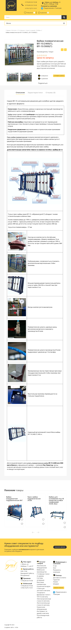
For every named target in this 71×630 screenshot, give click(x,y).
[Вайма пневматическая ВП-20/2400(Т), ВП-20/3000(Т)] (62, 49)
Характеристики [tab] (35, 92)
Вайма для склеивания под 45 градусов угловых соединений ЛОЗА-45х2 (56, 500)
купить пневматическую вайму (37, 463)
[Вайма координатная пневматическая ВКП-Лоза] (65, 49)
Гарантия (56, 580)
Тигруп (8, 502)
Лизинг (55, 582)
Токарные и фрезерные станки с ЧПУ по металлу (43, 595)
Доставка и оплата (59, 578)
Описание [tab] (20, 92)
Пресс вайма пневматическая (17, 137)
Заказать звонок (58, 587)
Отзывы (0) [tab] (50, 92)
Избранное (30, 12)
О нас (55, 566)
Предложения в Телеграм (52, 8)
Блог (54, 568)
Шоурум (56, 584)
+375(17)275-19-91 (31, 8)
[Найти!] (64, 17)
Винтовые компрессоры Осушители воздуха (43, 584)
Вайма (10, 114)
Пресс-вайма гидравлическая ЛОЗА (34, 498)
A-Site (16, 627)
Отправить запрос (59, 75)
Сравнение (43, 12)
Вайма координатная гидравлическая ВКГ (14, 498)
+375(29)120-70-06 (31, 5)
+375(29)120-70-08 (31, 2)
